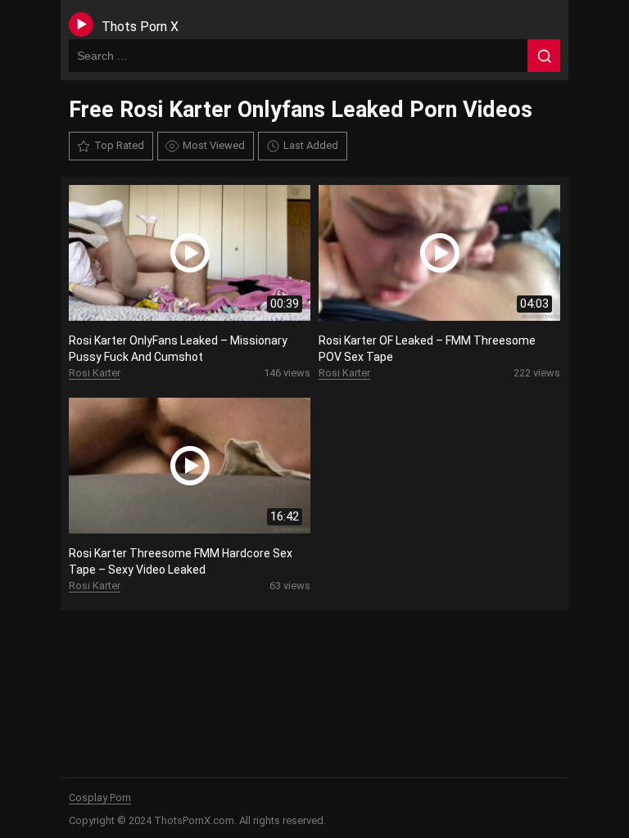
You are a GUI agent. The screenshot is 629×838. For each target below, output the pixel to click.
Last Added (310, 145)
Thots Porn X (140, 26)
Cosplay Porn (100, 797)
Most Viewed (214, 145)
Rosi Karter (94, 373)
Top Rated (119, 145)
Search (543, 55)
